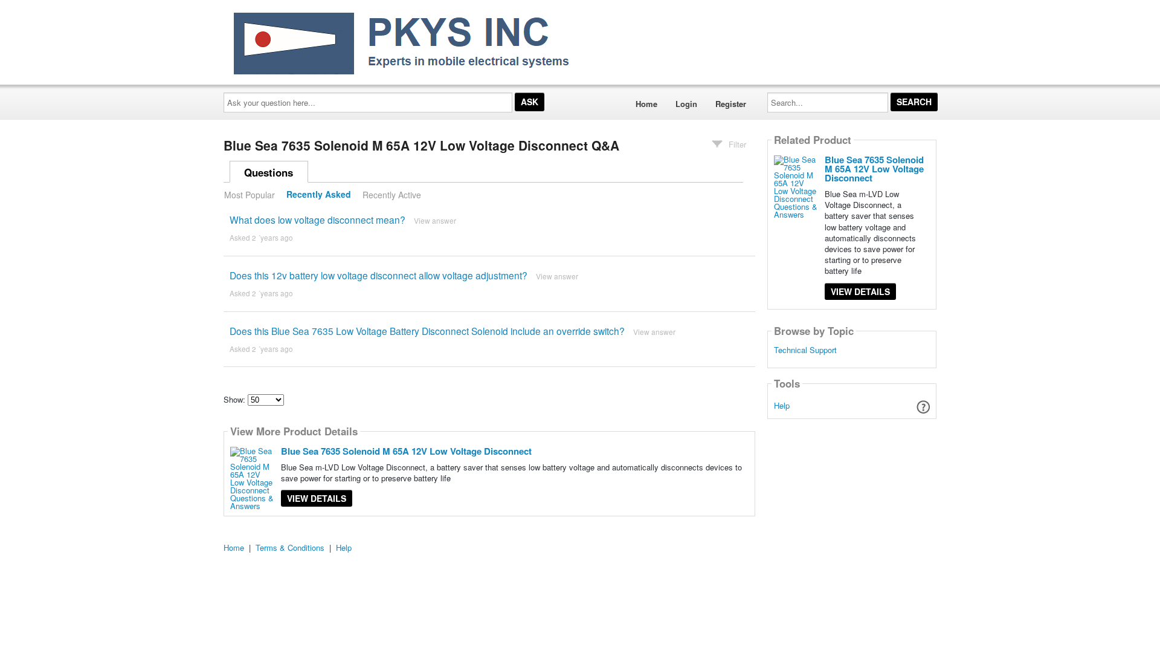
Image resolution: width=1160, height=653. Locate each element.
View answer (435, 220)
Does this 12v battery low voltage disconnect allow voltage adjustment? (378, 275)
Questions (268, 172)
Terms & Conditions (290, 547)
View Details (316, 498)
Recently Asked (318, 195)
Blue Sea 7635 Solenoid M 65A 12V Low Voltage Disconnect (406, 451)
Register (730, 103)
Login (686, 103)
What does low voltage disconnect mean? (317, 219)
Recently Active (391, 195)
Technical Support (805, 350)
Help (782, 405)
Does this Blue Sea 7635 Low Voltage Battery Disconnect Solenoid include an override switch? (427, 330)
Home (646, 103)
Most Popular (249, 195)
